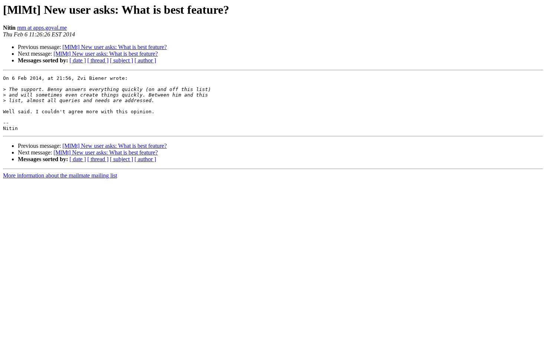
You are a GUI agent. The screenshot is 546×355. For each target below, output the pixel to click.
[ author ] (145, 60)
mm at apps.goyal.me (42, 28)
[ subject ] (121, 60)
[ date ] (77, 60)
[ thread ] (97, 60)
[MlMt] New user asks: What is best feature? (114, 47)
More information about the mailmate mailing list (60, 175)
